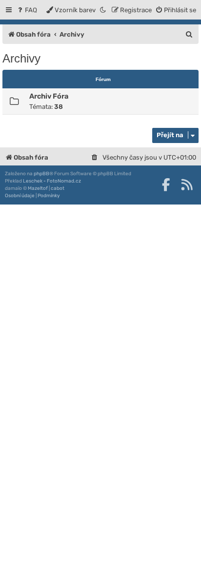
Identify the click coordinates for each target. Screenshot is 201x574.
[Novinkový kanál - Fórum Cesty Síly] (187, 184)
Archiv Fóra (48, 96)
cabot (57, 188)
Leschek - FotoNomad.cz (52, 181)
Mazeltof (38, 188)
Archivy (21, 58)
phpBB (41, 174)
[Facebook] (166, 184)
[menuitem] (26, 10)
